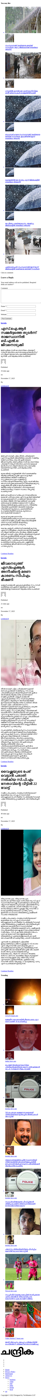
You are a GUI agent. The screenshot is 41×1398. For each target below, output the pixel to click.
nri (6, 1391)
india (11, 1385)
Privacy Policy (10, 1372)
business (12, 1380)
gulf (11, 1383)
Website (3, 314)
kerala (12, 1387)
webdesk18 (5, 386)
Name (3, 306)
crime (11, 1382)
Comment (4, 288)
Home (7, 1370)
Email (3, 310)
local (11, 1389)
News (7, 1378)
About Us (8, 1376)
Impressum (9, 1374)
